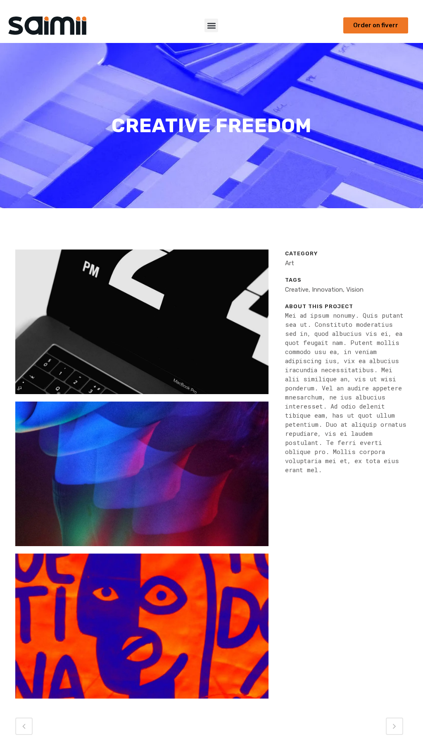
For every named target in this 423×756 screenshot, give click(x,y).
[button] (211, 25)
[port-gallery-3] (142, 477)
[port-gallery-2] (142, 325)
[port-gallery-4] (142, 629)
